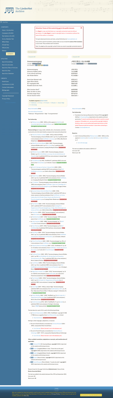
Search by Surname (7, 65)
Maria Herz (35, 212)
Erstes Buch (34, 124)
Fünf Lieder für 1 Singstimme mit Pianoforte (49, 280)
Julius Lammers (36, 221)
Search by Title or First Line (10, 67)
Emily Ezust (5, 81)
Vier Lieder (49, 145)
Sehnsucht (41, 124)
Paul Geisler (35, 203)
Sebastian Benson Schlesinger (39, 245)
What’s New (5, 42)
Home (3, 30)
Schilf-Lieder (52, 273)
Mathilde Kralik (36, 217)
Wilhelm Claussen (36, 152)
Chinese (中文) (37, 344)
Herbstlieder (41, 162)
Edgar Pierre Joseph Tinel (38, 271)
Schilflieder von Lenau (48, 139)
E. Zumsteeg (33, 104)
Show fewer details (32, 51)
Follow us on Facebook (10, 102)
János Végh (35, 286)
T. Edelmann (33, 102)
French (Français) (50, 249)
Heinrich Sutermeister (37, 313)
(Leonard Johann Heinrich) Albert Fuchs (42, 191)
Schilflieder (48, 124)
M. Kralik (46, 102)
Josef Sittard (35, 263)
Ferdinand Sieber (36, 254)
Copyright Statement (8, 96)
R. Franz (40, 102)
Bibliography (5, 90)
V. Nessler (53, 102)
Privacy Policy (6, 99)
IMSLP (37, 306)
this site (26, 395)
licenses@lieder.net (72, 39)
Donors (4, 50)
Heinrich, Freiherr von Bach (39, 134)
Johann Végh (61, 102)
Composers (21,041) (7, 33)
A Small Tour (5, 44)
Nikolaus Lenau (36, 122)
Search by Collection (8, 73)
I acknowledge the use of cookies (91, 395)
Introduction (10, 30)
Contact (56, 388)
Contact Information (8, 87)
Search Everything (7, 62)
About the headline (33, 108)
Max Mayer (35, 232)
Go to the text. (37, 328)
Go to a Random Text (8, 39)
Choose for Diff (31, 56)
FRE (47, 65)
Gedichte (59, 122)
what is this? (43, 100)
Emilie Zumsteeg (36, 302)
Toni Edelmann (36, 160)
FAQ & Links (5, 47)
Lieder (61, 302)
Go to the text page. (82, 142)
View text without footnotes (35, 111)
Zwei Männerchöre (52, 315)
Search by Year (6, 70)
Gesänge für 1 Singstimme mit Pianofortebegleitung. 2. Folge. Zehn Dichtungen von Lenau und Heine (48, 208)
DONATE (10, 54)
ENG (39, 65)
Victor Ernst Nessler (37, 241)
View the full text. (38, 317)
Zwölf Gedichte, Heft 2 (57, 288)
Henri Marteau (36, 226)
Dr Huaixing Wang (84, 117)
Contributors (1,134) (8, 84)
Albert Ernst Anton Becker (38, 143)
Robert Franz (35, 175)
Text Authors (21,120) (8, 36)
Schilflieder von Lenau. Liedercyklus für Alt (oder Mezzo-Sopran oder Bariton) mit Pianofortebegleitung (48, 197)
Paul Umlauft (35, 278)
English (35, 348)
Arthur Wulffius (36, 295)
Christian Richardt (57, 323)
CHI (36, 65)
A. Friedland (35, 182)
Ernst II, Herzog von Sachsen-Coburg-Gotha (43, 167)
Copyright (56, 389)
